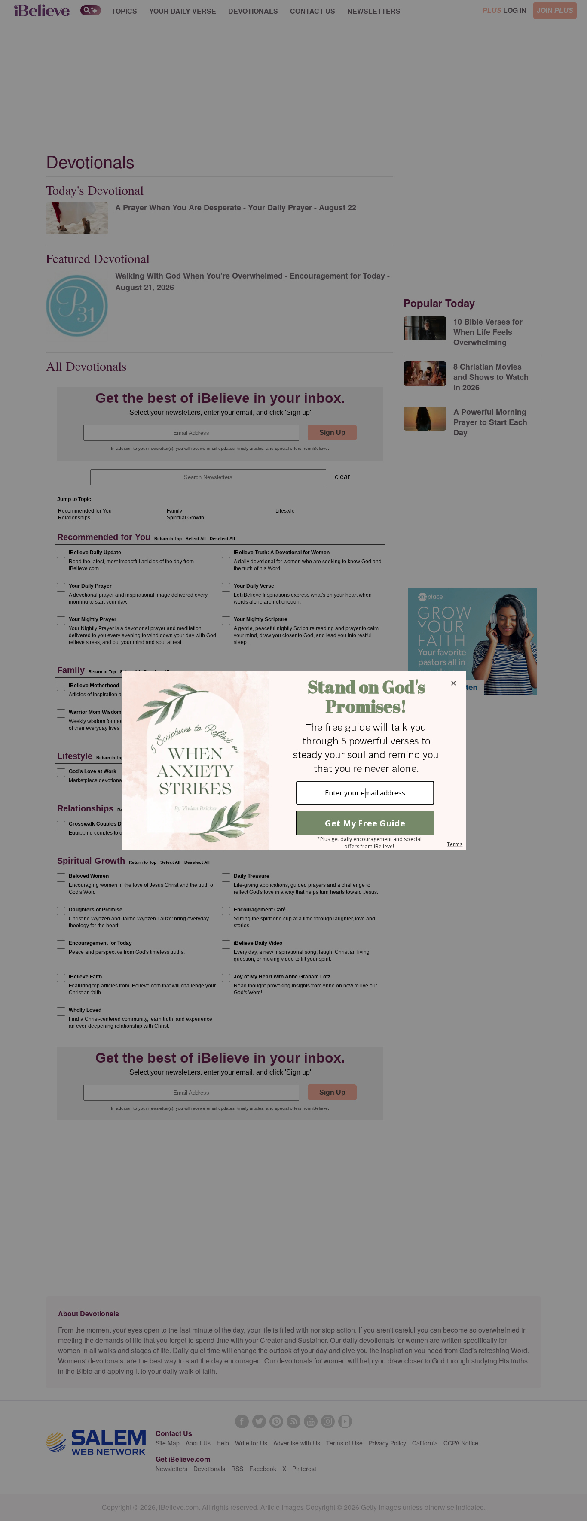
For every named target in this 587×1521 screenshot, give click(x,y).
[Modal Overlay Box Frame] (293, 760)
